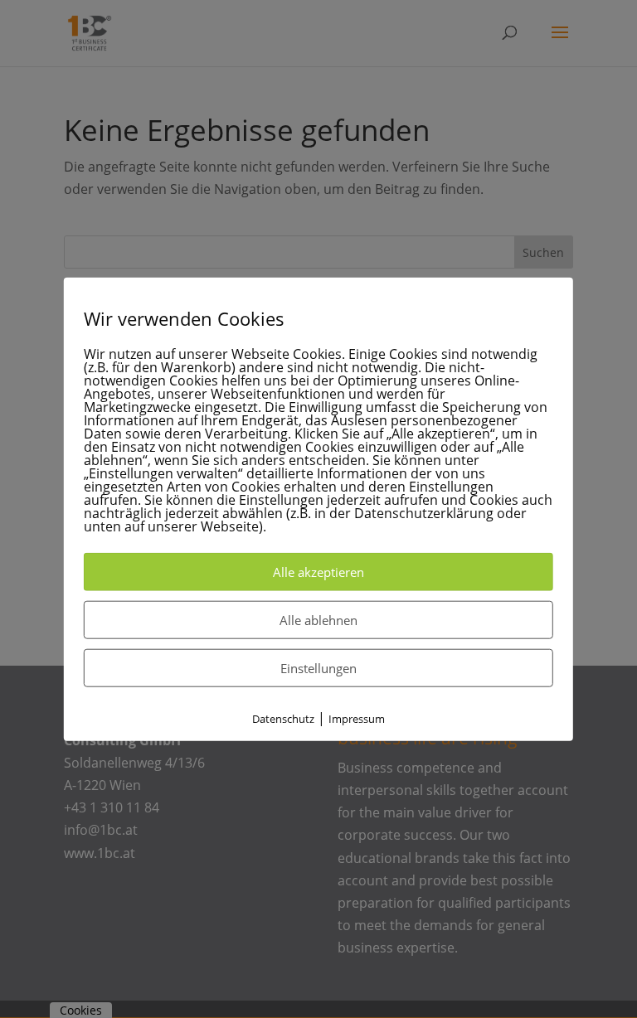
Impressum (356, 718)
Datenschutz (283, 718)
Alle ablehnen (318, 620)
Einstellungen (318, 668)
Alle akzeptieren (318, 572)
